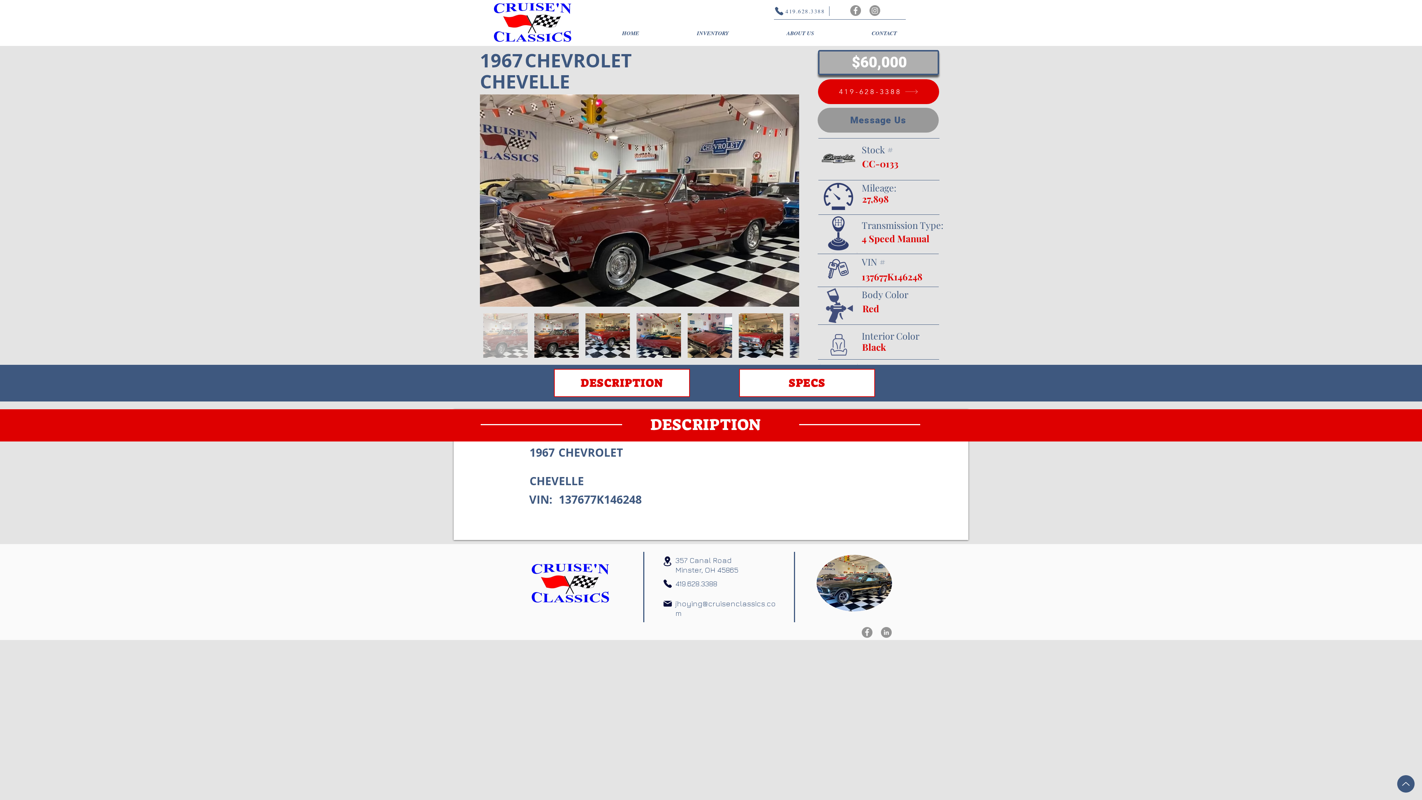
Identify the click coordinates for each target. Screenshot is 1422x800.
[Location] (667, 561)
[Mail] (667, 604)
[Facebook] (855, 10)
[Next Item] (786, 200)
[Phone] (667, 584)
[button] (713, 33)
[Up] (1406, 784)
